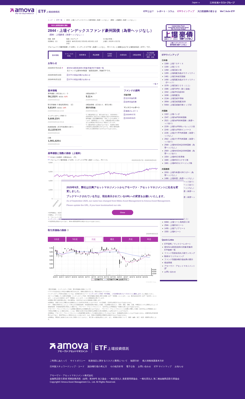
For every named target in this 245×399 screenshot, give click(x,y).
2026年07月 (130, 115)
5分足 (75, 239)
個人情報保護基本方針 (153, 361)
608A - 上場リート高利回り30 (176, 222)
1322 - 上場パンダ (172, 114)
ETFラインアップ (185, 11)
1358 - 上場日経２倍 (173, 70)
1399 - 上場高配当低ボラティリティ (179, 73)
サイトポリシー (77, 361)
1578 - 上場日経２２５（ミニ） (177, 85)
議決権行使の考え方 (97, 366)
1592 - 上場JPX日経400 (174, 92)
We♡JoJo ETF (227, 11)
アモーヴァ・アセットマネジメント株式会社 (71, 375)
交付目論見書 (131, 98)
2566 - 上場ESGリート (174, 225)
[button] (155, 84)
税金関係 (168, 262)
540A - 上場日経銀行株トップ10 (177, 105)
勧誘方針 (135, 361)
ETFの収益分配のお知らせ (79, 75)
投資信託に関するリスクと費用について (107, 361)
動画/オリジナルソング (174, 256)
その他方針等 (116, 366)
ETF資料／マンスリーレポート (177, 244)
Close (122, 212)
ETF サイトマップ (163, 366)
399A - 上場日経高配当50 (175, 101)
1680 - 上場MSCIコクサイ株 (176, 160)
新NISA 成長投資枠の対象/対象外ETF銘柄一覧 (85, 68)
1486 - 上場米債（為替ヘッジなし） (179, 178)
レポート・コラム (165, 11)
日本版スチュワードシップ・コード (67, 366)
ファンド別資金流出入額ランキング (179, 253)
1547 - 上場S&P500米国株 (175, 117)
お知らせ (179, 366)
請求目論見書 (131, 102)
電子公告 (130, 366)
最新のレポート (131, 111)
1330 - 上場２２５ (172, 67)
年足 (149, 239)
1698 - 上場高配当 (172, 95)
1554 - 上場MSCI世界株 (174, 157)
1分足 (56, 239)
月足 (131, 239)
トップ (50, 20)
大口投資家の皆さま (207, 11)
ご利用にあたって (58, 361)
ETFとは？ (148, 11)
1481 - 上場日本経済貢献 (174, 76)
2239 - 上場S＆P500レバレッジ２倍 (179, 126)
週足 (112, 239)
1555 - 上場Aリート (172, 231)
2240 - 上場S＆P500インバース (177, 130)
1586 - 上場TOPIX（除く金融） (177, 89)
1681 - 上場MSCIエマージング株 (178, 163)
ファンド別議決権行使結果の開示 (178, 259)
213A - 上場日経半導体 (174, 98)
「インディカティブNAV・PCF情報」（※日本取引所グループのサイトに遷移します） (115, 294)
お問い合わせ (170, 272)
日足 (94, 239)
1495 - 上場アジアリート (174, 228)
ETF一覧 (59, 20)
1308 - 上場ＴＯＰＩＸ (173, 63)
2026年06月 (130, 118)
